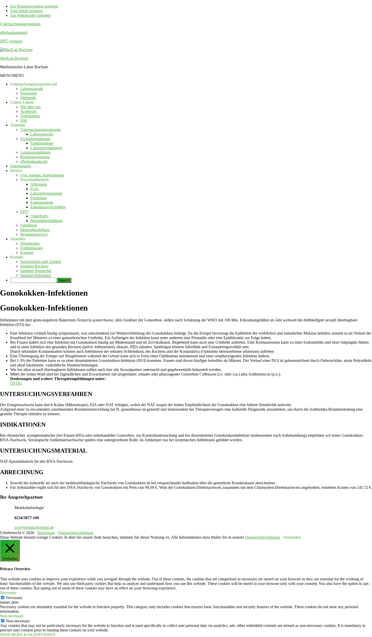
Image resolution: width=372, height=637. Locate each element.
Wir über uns (30, 107)
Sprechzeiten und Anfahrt (40, 261)
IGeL (34, 189)
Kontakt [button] (16, 257)
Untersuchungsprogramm (20, 24)
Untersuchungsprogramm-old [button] (33, 84)
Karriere (26, 252)
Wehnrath (28, 98)
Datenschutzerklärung (75, 533)
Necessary (14, 598)
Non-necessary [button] (12, 616)
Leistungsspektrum (35, 152)
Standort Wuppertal (35, 271)
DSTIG (16, 383)
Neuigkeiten (30, 243)
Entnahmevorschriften (48, 207)
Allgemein (38, 184)
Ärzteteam (28, 111)
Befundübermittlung (46, 220)
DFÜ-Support (11, 41)
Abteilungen (30, 116)
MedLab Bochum (14, 58)
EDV (24, 211)
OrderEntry (39, 216)
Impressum (46, 533)
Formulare (38, 198)
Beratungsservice (34, 234)
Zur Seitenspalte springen (30, 15)
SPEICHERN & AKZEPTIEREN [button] (27, 634)
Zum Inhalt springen (26, 11)
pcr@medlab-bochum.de (34, 527)
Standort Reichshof (35, 275)
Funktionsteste (41, 143)
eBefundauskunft (13, 32)
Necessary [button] (8, 592)
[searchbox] (33, 280)
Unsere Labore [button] (22, 102)
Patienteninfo (20, 166)
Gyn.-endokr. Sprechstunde (42, 175)
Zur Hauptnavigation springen (34, 6)
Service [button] (16, 170)
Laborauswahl (31, 88)
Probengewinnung (35, 157)
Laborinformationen (46, 148)
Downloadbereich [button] (34, 180)
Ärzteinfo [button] (17, 125)
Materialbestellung (35, 230)
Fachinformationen (35, 139)
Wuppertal (28, 93)
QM (23, 120)
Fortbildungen (31, 248)
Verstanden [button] (292, 537)
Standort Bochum (34, 266)
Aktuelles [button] (17, 239)
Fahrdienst (28, 225)
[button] (12, 75)
